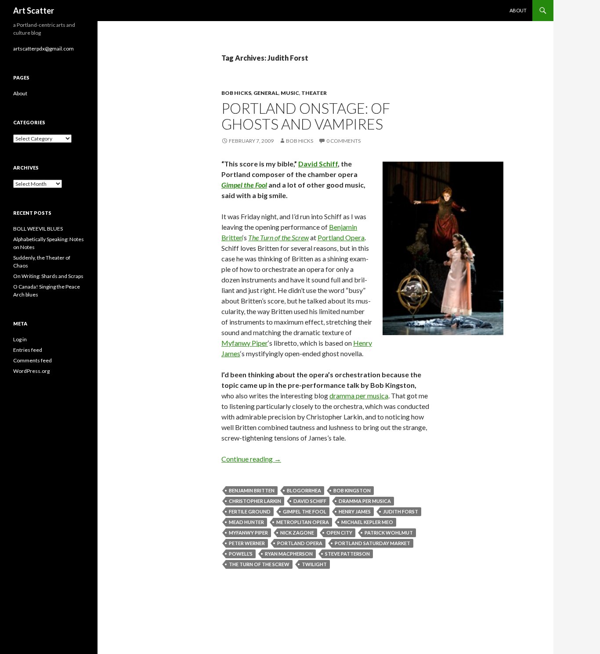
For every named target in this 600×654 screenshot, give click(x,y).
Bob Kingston (352, 490)
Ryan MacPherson (289, 553)
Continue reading (251, 459)
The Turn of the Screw (278, 237)
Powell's (241, 553)
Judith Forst (400, 511)
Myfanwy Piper (244, 343)
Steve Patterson (347, 553)
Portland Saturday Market (372, 543)
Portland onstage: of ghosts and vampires (305, 116)
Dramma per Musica (365, 501)
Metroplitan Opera (302, 522)
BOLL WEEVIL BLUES (38, 228)
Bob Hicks (236, 93)
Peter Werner (247, 543)
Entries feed (27, 350)
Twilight (314, 564)
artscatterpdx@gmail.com (43, 48)
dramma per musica (358, 395)
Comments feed (32, 360)
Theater (314, 93)
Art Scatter (33, 10)
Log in (20, 339)
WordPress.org (31, 371)
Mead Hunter (246, 522)
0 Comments (343, 140)
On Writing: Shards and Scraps (48, 276)
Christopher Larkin (255, 501)
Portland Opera (341, 237)
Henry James (355, 511)
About (518, 10)
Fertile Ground (250, 511)
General (265, 93)
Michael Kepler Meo (367, 522)
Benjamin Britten (252, 490)
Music (290, 93)
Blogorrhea (304, 490)
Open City (339, 532)
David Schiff (318, 163)
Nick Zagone (297, 532)
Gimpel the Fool (244, 185)
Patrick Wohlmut (389, 532)
